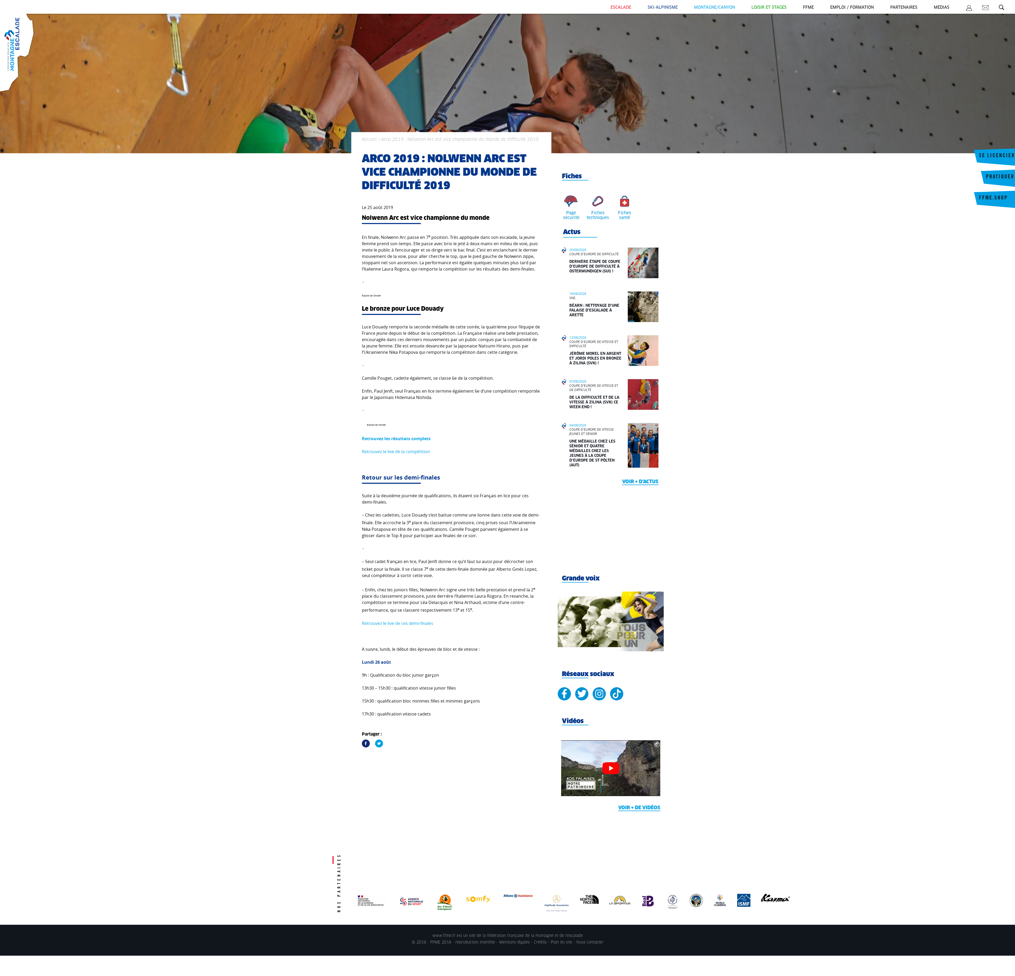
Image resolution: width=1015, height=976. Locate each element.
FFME (808, 8)
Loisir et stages (769, 8)
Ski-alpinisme (663, 8)
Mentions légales (514, 942)
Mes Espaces (969, 9)
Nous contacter (589, 942)
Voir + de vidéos (639, 808)
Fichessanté (624, 215)
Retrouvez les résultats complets (396, 438)
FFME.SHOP (993, 198)
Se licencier (997, 156)
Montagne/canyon (714, 8)
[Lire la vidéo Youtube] (610, 768)
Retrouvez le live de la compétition (396, 451)
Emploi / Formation (852, 8)
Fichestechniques (598, 215)
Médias (941, 8)
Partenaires (903, 8)
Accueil (369, 139)
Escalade (621, 8)
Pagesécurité (571, 215)
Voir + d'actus (640, 482)
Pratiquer (1000, 177)
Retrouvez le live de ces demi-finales (397, 623)
